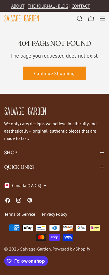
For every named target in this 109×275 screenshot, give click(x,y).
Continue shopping (54, 73)
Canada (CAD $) (26, 185)
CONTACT (81, 6)
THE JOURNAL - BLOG (48, 6)
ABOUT (17, 6)
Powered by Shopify (71, 249)
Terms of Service (19, 214)
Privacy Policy (54, 214)
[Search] (79, 18)
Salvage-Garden (35, 249)
